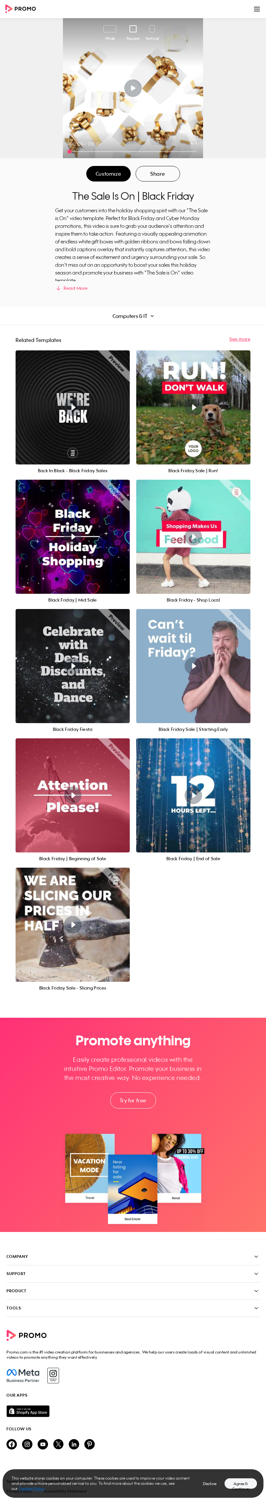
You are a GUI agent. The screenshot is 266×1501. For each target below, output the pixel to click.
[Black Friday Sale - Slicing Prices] (73, 925)
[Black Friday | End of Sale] (193, 795)
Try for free (133, 1100)
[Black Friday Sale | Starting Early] (193, 666)
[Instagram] (53, 1375)
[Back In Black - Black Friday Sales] (73, 407)
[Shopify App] (133, 1411)
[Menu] (257, 9)
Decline (210, 1483)
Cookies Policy (31, 1488)
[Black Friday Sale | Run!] (193, 407)
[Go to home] (22, 9)
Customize (108, 173)
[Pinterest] (89, 1444)
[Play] (133, 88)
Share (157, 173)
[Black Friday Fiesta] (73, 666)
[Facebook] (22, 1375)
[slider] (69, 151)
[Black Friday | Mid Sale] (73, 537)
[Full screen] (194, 141)
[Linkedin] (74, 1444)
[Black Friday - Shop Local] (193, 537)
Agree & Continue (240, 1485)
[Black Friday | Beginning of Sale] (73, 795)
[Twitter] (58, 1444)
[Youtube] (43, 1444)
